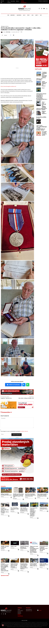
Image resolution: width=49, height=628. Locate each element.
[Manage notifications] (3, 625)
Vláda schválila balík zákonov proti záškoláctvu (44, 564)
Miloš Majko (8, 32)
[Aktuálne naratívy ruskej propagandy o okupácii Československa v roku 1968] (18, 490)
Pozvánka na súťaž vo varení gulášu (44, 133)
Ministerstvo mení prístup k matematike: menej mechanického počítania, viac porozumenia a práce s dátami (34, 549)
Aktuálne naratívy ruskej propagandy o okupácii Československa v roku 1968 (18, 496)
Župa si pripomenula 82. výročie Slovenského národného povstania (42, 495)
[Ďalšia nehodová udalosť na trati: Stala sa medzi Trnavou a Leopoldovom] (15, 560)
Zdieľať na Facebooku (14, 384)
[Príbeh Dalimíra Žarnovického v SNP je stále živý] (34, 560)
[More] (13, 35)
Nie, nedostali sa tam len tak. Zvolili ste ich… (15, 508)
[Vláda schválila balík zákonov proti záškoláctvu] (44, 560)
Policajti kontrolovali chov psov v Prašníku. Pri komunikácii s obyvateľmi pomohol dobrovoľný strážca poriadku (5, 567)
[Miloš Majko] (2, 32)
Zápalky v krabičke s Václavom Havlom (5, 547)
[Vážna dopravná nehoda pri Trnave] (44, 504)
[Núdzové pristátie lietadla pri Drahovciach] (6, 490)
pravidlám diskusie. (24, 431)
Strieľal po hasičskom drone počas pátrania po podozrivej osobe (30, 495)
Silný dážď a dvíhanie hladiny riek (26, 398)
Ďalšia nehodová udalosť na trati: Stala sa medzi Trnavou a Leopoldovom (14, 565)
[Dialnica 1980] (15, 543)
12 (18, 512)
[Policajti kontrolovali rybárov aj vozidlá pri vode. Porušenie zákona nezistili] (5, 504)
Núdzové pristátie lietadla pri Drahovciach (6, 495)
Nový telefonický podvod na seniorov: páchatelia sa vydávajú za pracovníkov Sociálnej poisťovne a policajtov (41, 94)
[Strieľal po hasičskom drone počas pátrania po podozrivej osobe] (30, 490)
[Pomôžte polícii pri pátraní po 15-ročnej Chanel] (24, 543)
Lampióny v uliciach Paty (6, 398)
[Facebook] (39, 8)
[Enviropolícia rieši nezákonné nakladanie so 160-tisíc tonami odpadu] (44, 543)
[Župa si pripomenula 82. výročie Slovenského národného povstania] (42, 490)
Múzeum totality (4, 26)
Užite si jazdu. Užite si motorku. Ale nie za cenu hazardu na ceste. (24, 509)
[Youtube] (44, 8)
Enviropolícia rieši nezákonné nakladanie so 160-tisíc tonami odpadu (44, 548)
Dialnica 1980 (14, 546)
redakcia (2, 496)
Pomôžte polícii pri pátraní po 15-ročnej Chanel (24, 547)
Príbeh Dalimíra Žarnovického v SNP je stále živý (33, 564)
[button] (46, 8)
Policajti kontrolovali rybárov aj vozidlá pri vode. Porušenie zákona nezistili (5, 510)
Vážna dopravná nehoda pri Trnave (44, 84)
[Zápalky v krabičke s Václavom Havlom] (5, 543)
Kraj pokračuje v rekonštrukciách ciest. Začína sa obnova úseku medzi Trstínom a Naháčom (24, 566)
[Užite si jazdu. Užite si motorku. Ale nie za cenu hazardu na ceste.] (24, 504)
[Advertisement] (12, 8)
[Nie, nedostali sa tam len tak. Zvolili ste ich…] (15, 504)
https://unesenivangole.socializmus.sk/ (8, 86)
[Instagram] (41, 8)
